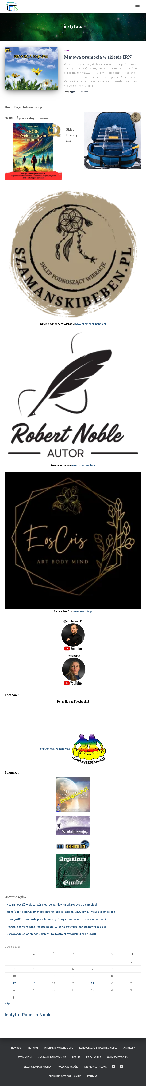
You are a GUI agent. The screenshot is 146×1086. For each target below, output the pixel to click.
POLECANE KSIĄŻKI (68, 1066)
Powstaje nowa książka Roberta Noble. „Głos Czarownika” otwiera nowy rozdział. (56, 926)
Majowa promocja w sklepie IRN (98, 56)
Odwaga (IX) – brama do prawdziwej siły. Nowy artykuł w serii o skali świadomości (57, 919)
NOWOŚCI (16, 1048)
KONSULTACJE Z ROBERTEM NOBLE (98, 1048)
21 (92, 983)
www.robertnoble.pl (83, 465)
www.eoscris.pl (82, 611)
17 (14, 983)
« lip (7, 1003)
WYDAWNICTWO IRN (117, 1057)
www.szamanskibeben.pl (90, 323)
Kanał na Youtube (113, 1066)
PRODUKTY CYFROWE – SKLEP (65, 1076)
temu (83, 92)
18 (33, 983)
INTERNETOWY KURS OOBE (58, 1048)
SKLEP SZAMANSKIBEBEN (37, 1066)
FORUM (76, 1057)
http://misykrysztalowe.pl (56, 748)
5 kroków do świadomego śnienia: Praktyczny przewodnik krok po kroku (51, 933)
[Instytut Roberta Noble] (13, 6)
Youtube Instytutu (121, 1066)
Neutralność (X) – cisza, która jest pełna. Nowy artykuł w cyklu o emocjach (52, 904)
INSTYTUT (33, 1048)
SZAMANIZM (25, 1057)
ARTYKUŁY (129, 1048)
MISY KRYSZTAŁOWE (95, 1066)
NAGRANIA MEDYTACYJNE (52, 1057)
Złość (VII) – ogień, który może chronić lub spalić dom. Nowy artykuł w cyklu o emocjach (60, 911)
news (67, 50)
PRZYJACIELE (93, 1057)
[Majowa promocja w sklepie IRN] (31, 68)
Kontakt (92, 1076)
